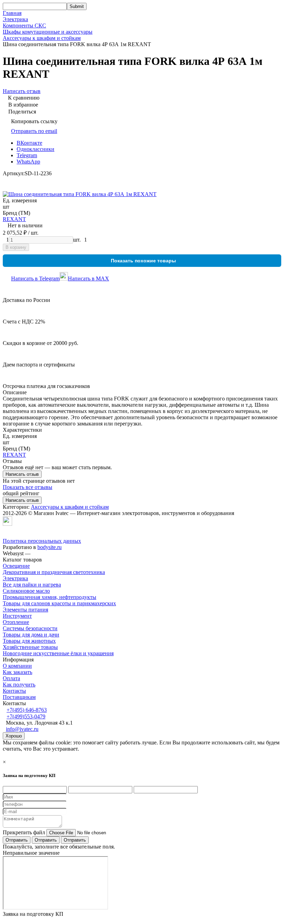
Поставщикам (19, 697)
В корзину (16, 247)
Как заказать (17, 672)
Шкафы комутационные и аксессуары (47, 32)
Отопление (16, 622)
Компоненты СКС (24, 25)
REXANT (14, 219)
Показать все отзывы (27, 487)
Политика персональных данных (42, 541)
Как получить (19, 684)
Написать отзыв (22, 474)
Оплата (11, 678)
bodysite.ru (49, 547)
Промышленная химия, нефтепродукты (49, 597)
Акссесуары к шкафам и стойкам (42, 38)
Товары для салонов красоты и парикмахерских (59, 603)
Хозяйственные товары (30, 647)
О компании (17, 666)
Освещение (16, 566)
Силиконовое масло (26, 591)
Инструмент (17, 616)
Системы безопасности (30, 628)
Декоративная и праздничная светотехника (54, 572)
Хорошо (14, 735)
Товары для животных (29, 641)
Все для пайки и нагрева (32, 585)
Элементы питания (25, 610)
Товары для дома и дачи (31, 635)
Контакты (14, 691)
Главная (12, 13)
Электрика (15, 19)
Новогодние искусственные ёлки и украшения (58, 653)
